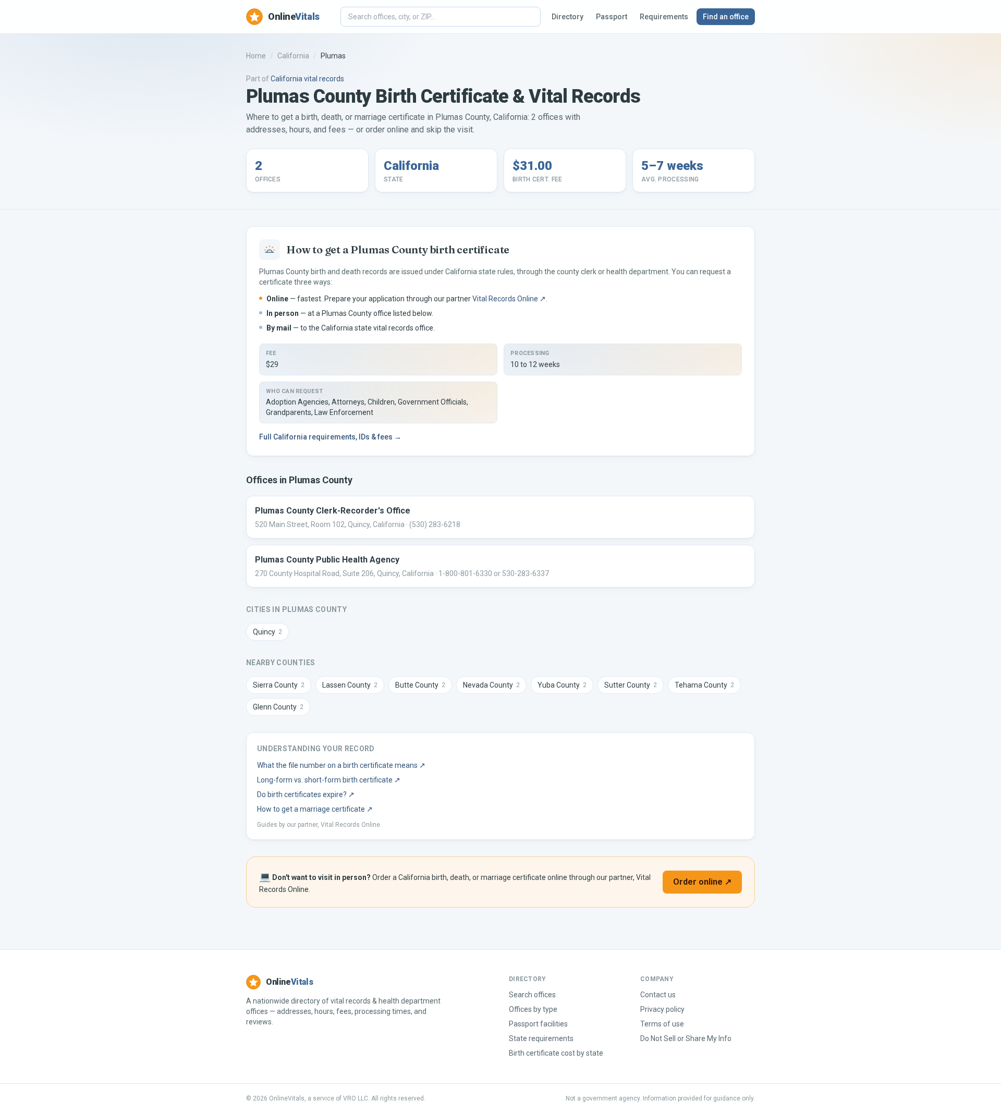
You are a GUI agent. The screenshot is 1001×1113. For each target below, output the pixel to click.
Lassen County (349, 685)
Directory (567, 17)
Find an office (726, 17)
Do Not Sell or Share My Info (685, 1038)
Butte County (420, 685)
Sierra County (278, 685)
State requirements (541, 1038)
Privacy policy (662, 1009)
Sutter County (630, 685)
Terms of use (662, 1024)
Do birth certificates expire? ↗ (306, 794)
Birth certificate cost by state (556, 1053)
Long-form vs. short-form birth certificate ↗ (328, 780)
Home (256, 56)
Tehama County (704, 685)
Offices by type (533, 1009)
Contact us (658, 994)
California (293, 56)
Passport (611, 17)
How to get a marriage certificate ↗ (315, 809)
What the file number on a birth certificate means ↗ (341, 765)
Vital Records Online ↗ (509, 299)
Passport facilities (538, 1024)
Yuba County (562, 685)
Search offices (532, 994)
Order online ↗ (702, 882)
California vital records (307, 79)
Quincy (267, 632)
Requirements (664, 17)
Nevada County (491, 685)
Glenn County (278, 707)
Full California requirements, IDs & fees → (330, 437)
